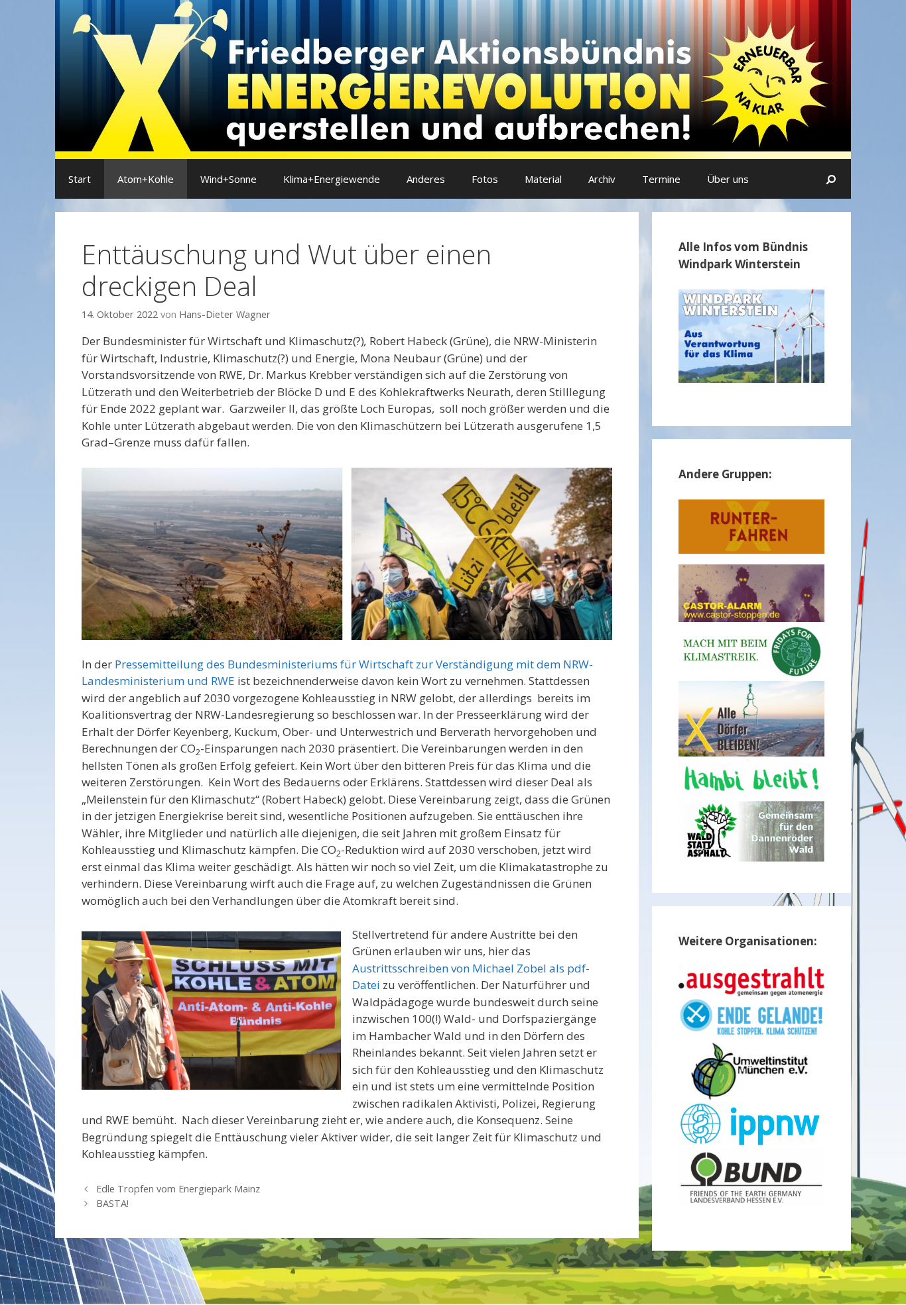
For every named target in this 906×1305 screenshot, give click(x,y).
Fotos (485, 178)
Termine (661, 178)
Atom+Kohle (145, 178)
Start (79, 178)
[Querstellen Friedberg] (453, 78)
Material (543, 178)
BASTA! (112, 1203)
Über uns (728, 178)
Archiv (601, 178)
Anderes (426, 178)
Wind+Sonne (228, 178)
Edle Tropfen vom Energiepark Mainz (178, 1188)
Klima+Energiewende (331, 178)
